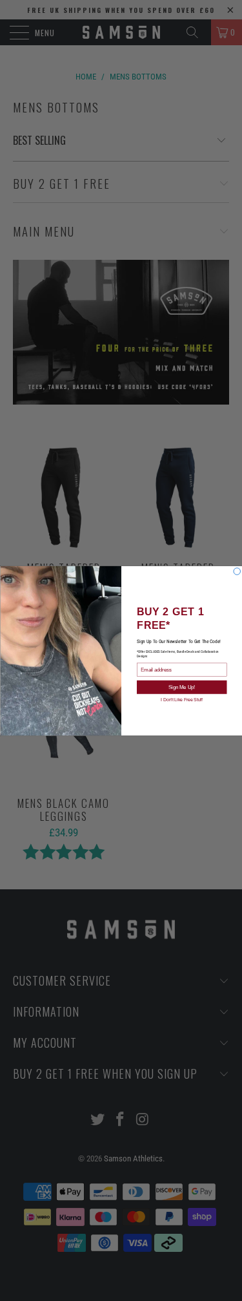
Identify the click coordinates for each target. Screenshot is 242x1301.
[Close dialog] (237, 571)
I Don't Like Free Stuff (182, 699)
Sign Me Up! (181, 687)
